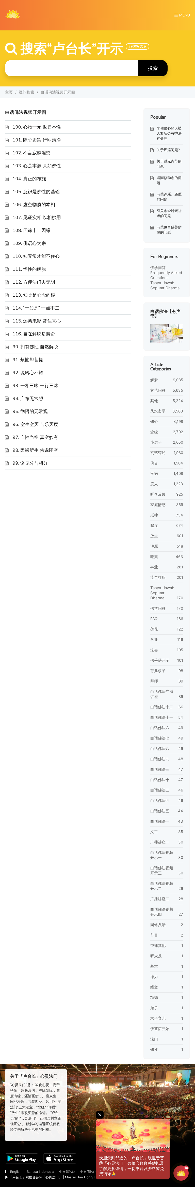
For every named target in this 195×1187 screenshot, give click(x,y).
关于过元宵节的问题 (169, 163)
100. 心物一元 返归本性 (37, 127)
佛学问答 (158, 267)
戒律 (154, 515)
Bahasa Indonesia (40, 1172)
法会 (154, 650)
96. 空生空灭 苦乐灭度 (35, 424)
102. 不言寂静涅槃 (32, 153)
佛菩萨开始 (159, 1028)
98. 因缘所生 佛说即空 (35, 450)
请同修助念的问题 (169, 180)
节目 (154, 935)
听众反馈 (158, 494)
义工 (154, 831)
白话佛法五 (159, 810)
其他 (154, 400)
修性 (154, 1049)
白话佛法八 (159, 748)
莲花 (154, 629)
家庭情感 (158, 504)
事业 (154, 567)
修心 (154, 421)
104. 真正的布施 (29, 179)
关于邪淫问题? (168, 150)
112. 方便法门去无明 (34, 282)
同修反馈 (158, 924)
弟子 (154, 1007)
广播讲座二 (159, 898)
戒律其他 (158, 945)
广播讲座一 (159, 842)
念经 (154, 431)
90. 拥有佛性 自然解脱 (35, 347)
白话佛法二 (159, 790)
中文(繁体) (88, 1172)
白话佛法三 (159, 769)
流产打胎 (158, 577)
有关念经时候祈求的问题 (169, 213)
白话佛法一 (159, 821)
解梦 (154, 379)
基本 (154, 966)
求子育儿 (158, 1018)
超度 (154, 525)
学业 (154, 639)
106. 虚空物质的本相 (34, 205)
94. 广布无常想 (28, 398)
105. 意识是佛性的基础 (36, 192)
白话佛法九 (159, 759)
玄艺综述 (158, 452)
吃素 (154, 556)
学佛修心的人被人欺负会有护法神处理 (169, 133)
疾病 (154, 473)
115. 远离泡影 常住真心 (37, 321)
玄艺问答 (158, 390)
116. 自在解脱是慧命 (34, 334)
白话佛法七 (159, 738)
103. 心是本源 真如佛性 (37, 166)
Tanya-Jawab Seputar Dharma (165, 285)
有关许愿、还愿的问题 (169, 196)
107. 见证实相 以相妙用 (37, 217)
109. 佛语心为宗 (29, 243)
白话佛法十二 (161, 707)
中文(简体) (67, 1172)
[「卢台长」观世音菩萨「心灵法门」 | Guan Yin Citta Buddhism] (12, 20)
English (16, 1172)
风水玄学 (158, 411)
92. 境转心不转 (28, 373)
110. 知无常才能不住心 (36, 256)
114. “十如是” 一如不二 (36, 308)
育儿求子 (158, 670)
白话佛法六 (159, 727)
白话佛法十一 (161, 717)
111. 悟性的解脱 (29, 269)
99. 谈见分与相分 (30, 463)
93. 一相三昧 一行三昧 (35, 386)
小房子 (156, 442)
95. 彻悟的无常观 (30, 411)
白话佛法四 (159, 800)
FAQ (153, 618)
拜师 (154, 681)
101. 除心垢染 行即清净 (37, 140)
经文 (154, 987)
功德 (154, 997)
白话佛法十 (159, 779)
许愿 (154, 546)
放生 (154, 535)
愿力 (154, 976)
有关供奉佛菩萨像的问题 (169, 229)
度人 (154, 483)
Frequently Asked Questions (166, 275)
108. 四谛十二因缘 (32, 230)
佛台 (154, 463)
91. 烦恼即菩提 (28, 360)
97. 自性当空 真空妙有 (35, 437)
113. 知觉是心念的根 (34, 295)
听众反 (156, 956)
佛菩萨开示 (159, 660)
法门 (154, 1039)
